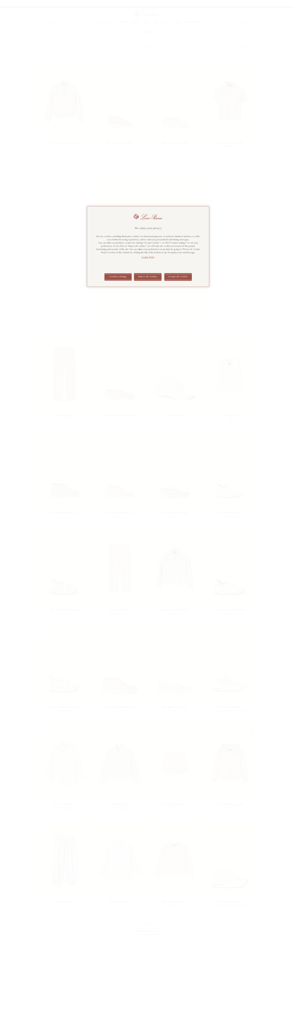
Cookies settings (118, 277)
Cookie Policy (148, 258)
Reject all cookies (147, 277)
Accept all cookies (178, 277)
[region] (148, 246)
